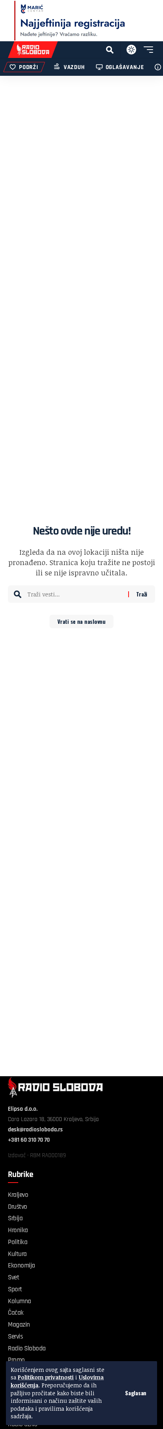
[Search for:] (74, 594)
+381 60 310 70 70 (29, 1140)
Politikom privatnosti (46, 1377)
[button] (135, 1393)
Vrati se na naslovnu (81, 621)
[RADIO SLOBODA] (33, 49)
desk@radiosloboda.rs (35, 1129)
